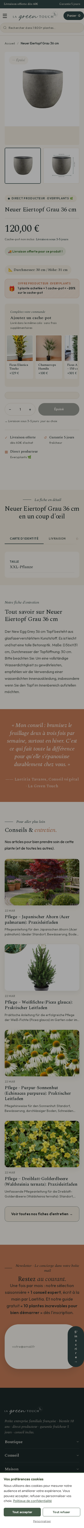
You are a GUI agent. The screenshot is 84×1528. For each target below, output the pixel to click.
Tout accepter (22, 1512)
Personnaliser (42, 1521)
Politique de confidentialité (32, 1501)
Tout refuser (61, 1512)
